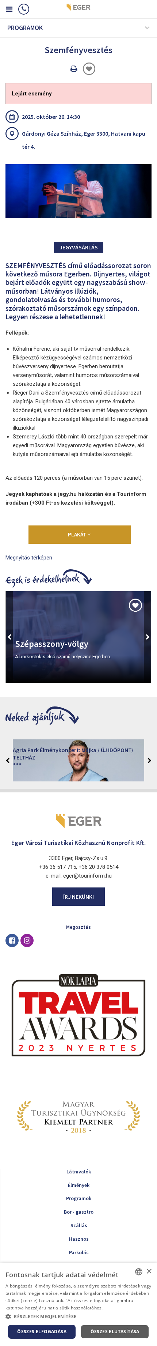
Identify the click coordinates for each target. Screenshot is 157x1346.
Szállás (78, 1225)
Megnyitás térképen (28, 557)
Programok (78, 1198)
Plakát (77, 534)
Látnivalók (78, 1171)
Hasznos (79, 1239)
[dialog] (78, 1304)
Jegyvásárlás (79, 247)
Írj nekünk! (78, 896)
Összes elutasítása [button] (115, 1331)
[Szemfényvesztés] (78, 191)
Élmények (78, 1185)
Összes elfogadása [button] (41, 1331)
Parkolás (79, 1252)
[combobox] (138, 1271)
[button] (78, 1317)
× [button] (149, 1271)
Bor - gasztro (78, 1212)
